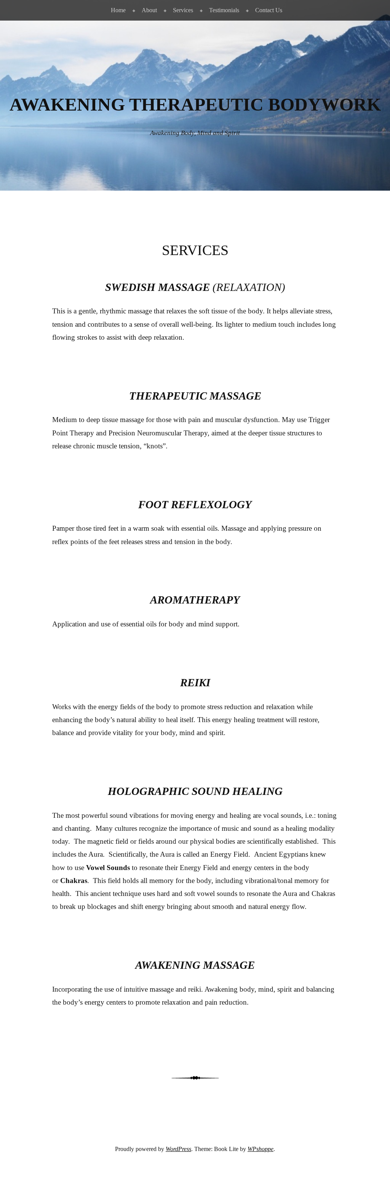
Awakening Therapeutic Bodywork (195, 104)
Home (118, 10)
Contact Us (268, 10)
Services (183, 10)
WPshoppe (260, 1149)
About (149, 10)
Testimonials (224, 10)
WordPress (178, 1149)
